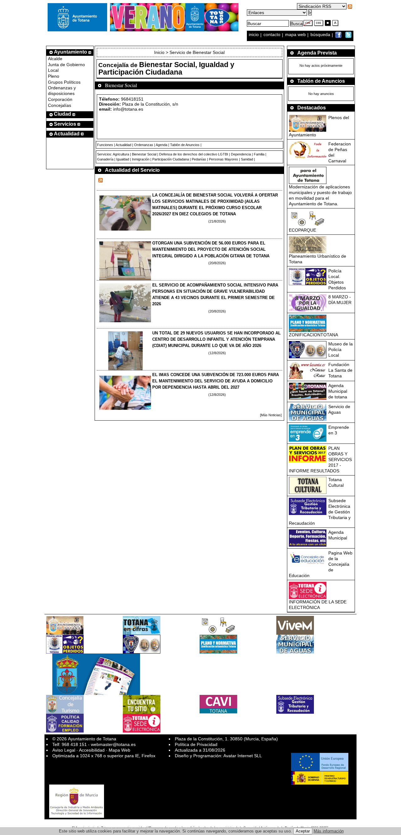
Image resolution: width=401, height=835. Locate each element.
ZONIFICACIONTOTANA (313, 334)
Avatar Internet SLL (242, 755)
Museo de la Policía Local (340, 349)
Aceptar (303, 831)
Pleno (53, 76)
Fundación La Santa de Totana (340, 370)
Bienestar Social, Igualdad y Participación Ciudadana (166, 68)
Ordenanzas (143, 145)
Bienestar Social (144, 154)
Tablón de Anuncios (185, 145)
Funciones (105, 145)
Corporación (60, 99)
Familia (259, 154)
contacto (271, 34)
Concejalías (59, 105)
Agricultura (121, 154)
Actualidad (123, 145)
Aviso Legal (63, 750)
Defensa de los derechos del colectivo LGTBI (193, 154)
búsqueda (320, 34)
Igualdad (122, 159)
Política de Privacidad (196, 744)
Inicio (160, 52)
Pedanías (199, 159)
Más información (329, 831)
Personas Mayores (223, 159)
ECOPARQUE (302, 230)
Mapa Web (119, 750)
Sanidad (247, 159)
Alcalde (55, 58)
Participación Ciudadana (170, 159)
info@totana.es (128, 109)
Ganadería (105, 159)
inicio (254, 34)
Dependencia (241, 154)
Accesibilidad (92, 750)
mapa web (296, 34)
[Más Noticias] (271, 415)
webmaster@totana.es (113, 744)
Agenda (161, 145)
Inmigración (140, 159)
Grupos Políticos (64, 82)
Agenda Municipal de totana (337, 391)
